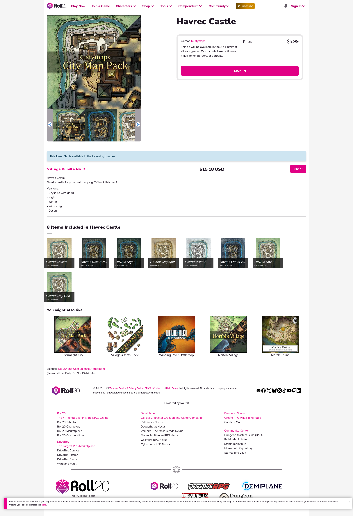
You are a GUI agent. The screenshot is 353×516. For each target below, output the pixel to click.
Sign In (240, 71)
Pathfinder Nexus (152, 422)
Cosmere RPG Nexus (154, 440)
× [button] (349, 502)
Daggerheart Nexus (153, 426)
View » (296, 168)
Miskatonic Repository (238, 448)
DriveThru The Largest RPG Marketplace (76, 443)
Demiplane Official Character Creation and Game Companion (172, 415)
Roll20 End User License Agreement (81, 369)
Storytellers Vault (235, 453)
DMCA (148, 388)
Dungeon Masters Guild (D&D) (243, 435)
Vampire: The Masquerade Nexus (162, 431)
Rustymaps (198, 41)
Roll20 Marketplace (69, 431)
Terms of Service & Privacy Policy (126, 388)
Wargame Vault (66, 464)
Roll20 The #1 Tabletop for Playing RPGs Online (82, 415)
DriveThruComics (68, 450)
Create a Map (232, 422)
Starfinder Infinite (235, 444)
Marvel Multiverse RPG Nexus (160, 435)
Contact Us (159, 388)
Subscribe (246, 6)
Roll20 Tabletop (67, 422)
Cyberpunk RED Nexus (155, 444)
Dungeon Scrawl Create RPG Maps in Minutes (242, 415)
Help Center (172, 388)
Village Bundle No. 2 (66, 169)
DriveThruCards (67, 459)
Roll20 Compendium (70, 435)
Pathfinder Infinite (235, 439)
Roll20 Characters (68, 426)
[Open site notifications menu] (286, 6)
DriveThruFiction (67, 455)
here (44, 504)
